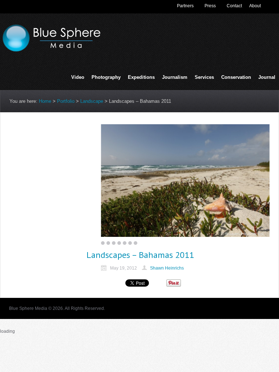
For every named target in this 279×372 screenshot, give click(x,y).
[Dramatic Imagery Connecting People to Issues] (54, 50)
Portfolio (65, 101)
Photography (106, 77)
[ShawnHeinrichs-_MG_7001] (185, 180)
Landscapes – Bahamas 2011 (140, 254)
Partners (185, 5)
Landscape (91, 101)
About (255, 5)
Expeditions (141, 77)
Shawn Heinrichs (167, 268)
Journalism (174, 77)
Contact (234, 5)
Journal (266, 77)
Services (204, 77)
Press (210, 5)
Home (45, 101)
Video (77, 77)
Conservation (236, 77)
